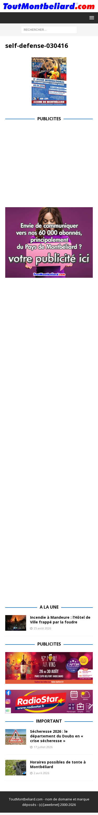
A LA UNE (49, 607)
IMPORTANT (49, 721)
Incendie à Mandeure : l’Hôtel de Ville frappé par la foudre (60, 619)
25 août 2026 (42, 628)
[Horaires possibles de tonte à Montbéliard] (15, 767)
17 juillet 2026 (43, 747)
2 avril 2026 (41, 773)
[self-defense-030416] (49, 102)
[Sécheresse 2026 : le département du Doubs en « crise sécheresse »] (15, 737)
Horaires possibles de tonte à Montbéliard (58, 764)
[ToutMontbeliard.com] (49, 9)
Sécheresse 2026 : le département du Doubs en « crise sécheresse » (56, 736)
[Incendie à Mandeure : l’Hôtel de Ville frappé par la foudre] (15, 623)
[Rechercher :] (49, 29)
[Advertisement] (49, 163)
